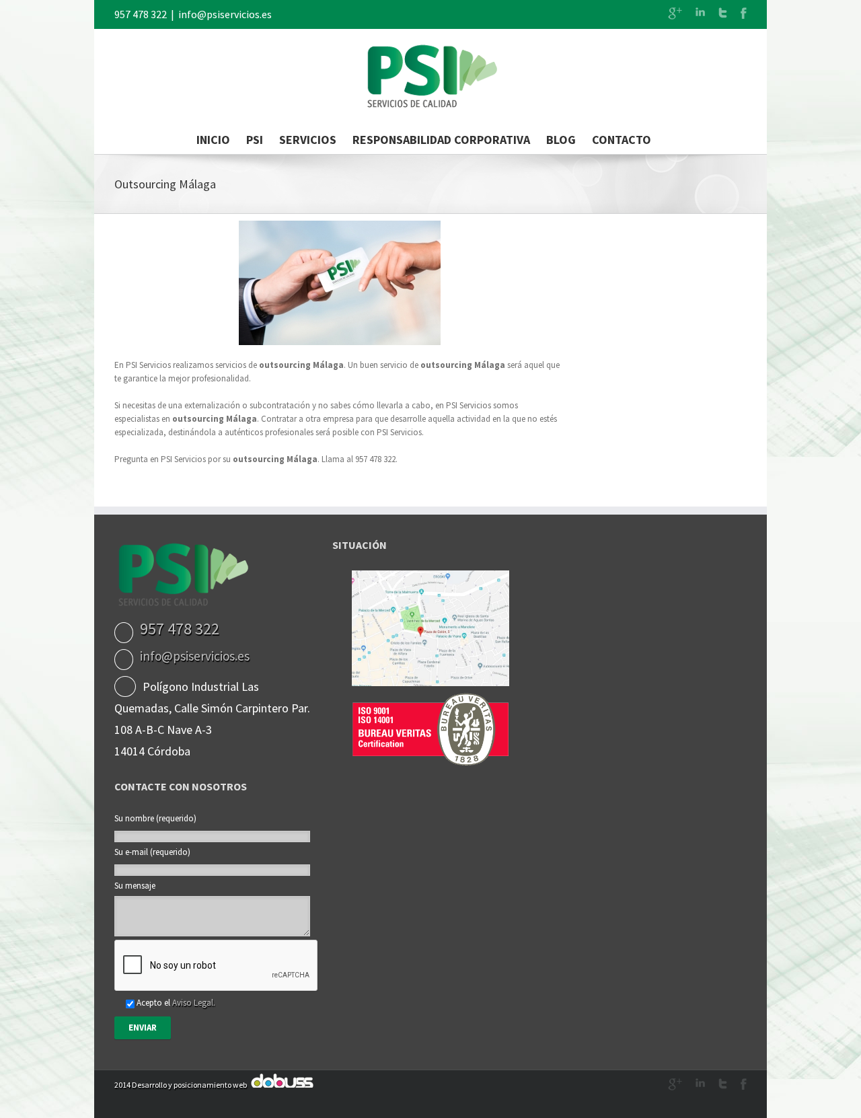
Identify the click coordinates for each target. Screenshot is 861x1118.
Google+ (675, 13)
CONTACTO (621, 139)
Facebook (744, 13)
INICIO (213, 139)
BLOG (561, 139)
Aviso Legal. (193, 1002)
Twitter (722, 12)
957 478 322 (140, 14)
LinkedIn (700, 11)
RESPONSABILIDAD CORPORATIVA (441, 139)
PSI (254, 139)
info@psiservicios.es (225, 14)
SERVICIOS (307, 139)
